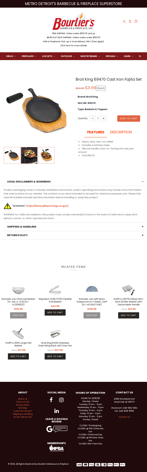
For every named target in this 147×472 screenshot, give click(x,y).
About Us (22, 398)
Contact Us (124, 417)
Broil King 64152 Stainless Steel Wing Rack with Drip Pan (55, 344)
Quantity (83, 118)
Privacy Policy (22, 404)
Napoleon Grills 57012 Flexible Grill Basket (55, 300)
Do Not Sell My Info (22, 417)
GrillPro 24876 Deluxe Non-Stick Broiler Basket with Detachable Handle (128, 302)
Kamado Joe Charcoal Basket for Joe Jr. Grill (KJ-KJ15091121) (18, 302)
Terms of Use (22, 401)
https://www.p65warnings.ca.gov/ (47, 206)
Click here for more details (73, 45)
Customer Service (23, 410)
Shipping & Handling (23, 414)
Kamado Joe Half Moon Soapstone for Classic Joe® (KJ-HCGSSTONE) (92, 302)
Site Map (22, 407)
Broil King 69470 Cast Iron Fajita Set (109, 79)
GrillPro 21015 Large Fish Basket (18, 344)
